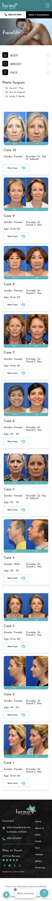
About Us (39, 828)
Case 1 (9, 763)
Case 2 (9, 694)
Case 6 (9, 421)
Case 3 (9, 626)
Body (37, 834)
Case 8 (9, 284)
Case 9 (9, 216)
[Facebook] (9, 865)
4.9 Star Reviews (11, 856)
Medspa (39, 854)
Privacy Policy (10, 886)
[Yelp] (14, 865)
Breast (38, 841)
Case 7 (9, 352)
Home (38, 821)
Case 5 (9, 489)
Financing (40, 867)
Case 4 (9, 558)
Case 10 (10, 150)
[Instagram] (4, 865)
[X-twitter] (19, 865)
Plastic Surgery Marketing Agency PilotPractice (26, 882)
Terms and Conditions (27, 886)
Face (37, 848)
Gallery (38, 861)
